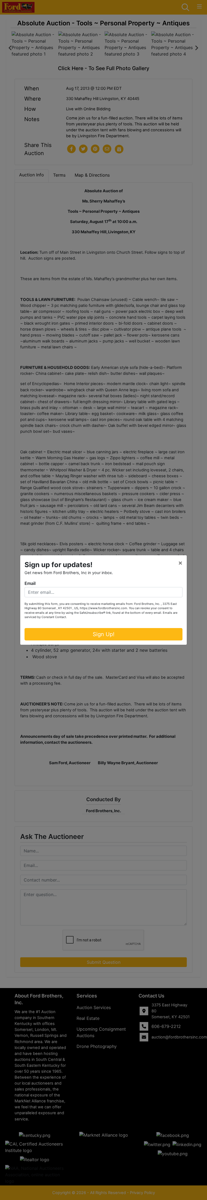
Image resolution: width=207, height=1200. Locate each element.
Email (30, 583)
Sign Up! (104, 634)
